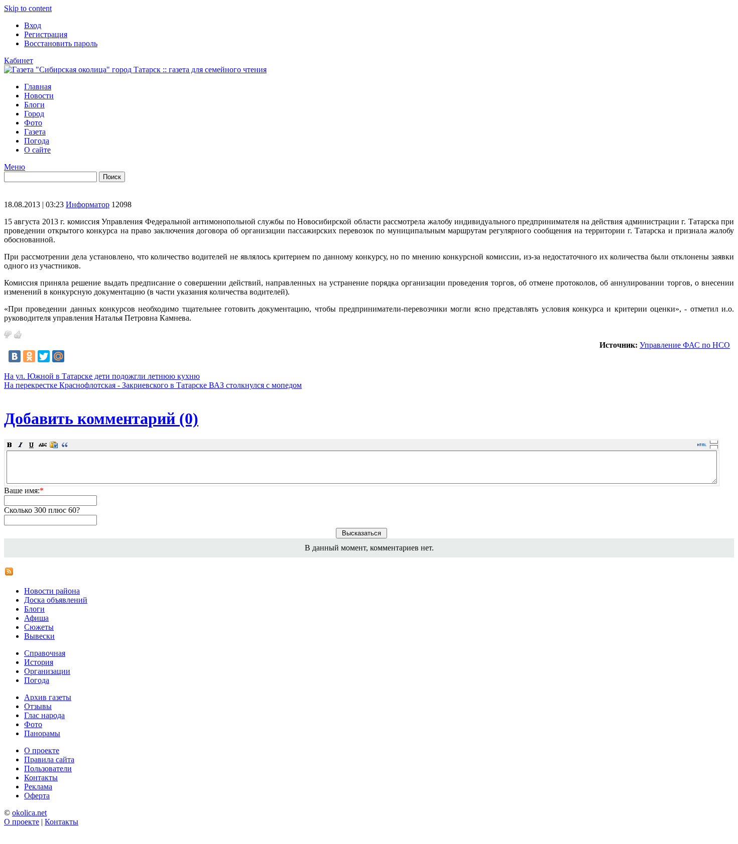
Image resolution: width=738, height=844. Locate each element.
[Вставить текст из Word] (53, 444)
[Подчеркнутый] (31, 444)
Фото (33, 122)
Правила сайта (49, 759)
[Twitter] (44, 356)
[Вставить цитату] (64, 444)
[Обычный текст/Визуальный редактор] (701, 444)
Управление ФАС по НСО (685, 345)
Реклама (38, 786)
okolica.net (29, 812)
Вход (32, 25)
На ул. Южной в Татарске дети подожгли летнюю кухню (102, 376)
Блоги (34, 104)
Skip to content (28, 8)
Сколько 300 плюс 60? (42, 510)
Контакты (41, 777)
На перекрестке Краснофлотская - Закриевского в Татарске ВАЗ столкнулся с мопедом (153, 385)
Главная (37, 86)
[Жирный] (9, 444)
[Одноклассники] (29, 356)
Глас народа (44, 715)
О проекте (41, 750)
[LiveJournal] (73, 356)
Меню (14, 167)
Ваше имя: (24, 490)
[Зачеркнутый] (42, 444)
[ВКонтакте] (15, 356)
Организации (47, 671)
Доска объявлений (55, 600)
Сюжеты (39, 627)
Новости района (52, 591)
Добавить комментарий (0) (101, 418)
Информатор (87, 204)
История (38, 662)
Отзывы (38, 706)
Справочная (44, 653)
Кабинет (18, 60)
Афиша (36, 618)
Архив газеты (47, 697)
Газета (35, 131)
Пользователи (48, 768)
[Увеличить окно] (713, 441)
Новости (39, 95)
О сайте (37, 150)
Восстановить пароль (60, 43)
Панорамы (42, 733)
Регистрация (45, 34)
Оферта (37, 795)
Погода (36, 140)
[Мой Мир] (58, 356)
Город (34, 113)
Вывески (39, 636)
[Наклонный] (20, 444)
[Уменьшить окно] (713, 446)
